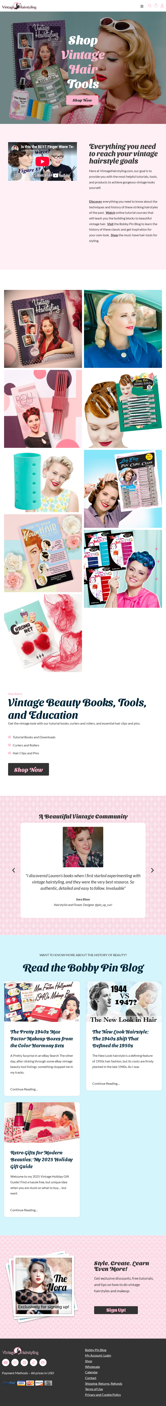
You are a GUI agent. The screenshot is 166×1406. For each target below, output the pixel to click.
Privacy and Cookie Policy (103, 1394)
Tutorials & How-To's (82, 75)
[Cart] (156, 5)
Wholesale (92, 1367)
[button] (14, 870)
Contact (90, 1378)
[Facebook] (43, 1362)
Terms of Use (94, 1389)
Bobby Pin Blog (95, 1350)
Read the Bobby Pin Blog (83, 967)
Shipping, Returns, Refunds (103, 1383)
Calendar (91, 1372)
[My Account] (162, 5)
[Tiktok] (33, 1362)
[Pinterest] (24, 1362)
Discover (95, 201)
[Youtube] (5, 1362)
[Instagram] (15, 1362)
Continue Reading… (24, 1089)
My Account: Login (98, 1355)
